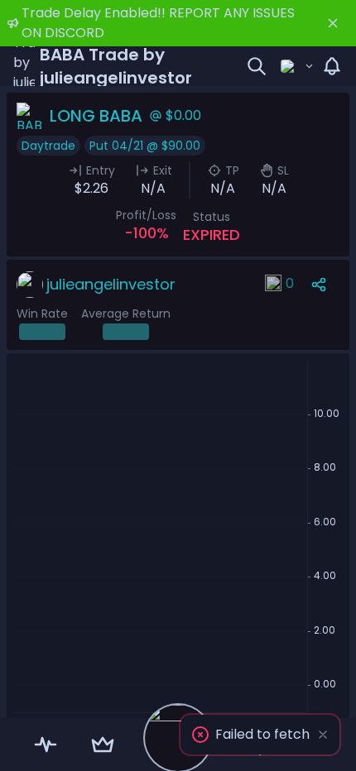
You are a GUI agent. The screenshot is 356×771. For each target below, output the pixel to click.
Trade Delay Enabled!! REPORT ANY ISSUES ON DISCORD (158, 22)
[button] (259, 734)
